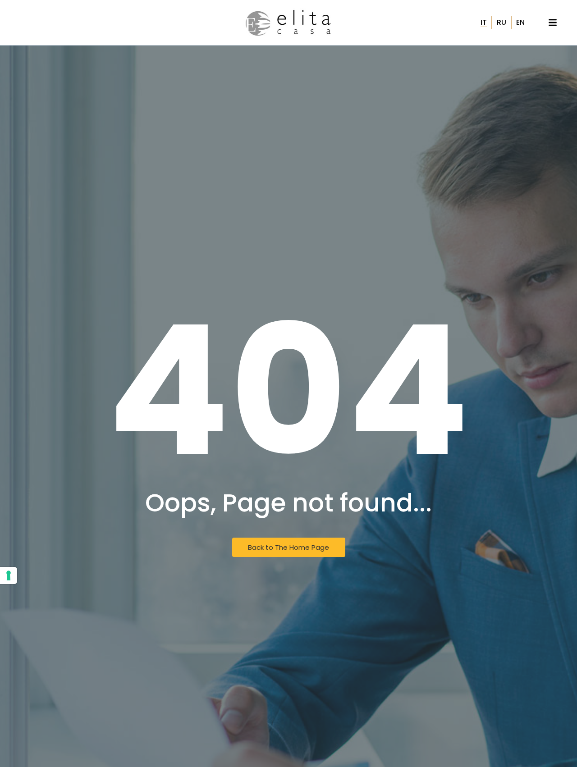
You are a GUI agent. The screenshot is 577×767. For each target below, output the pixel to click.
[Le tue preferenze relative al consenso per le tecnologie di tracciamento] (8, 575)
